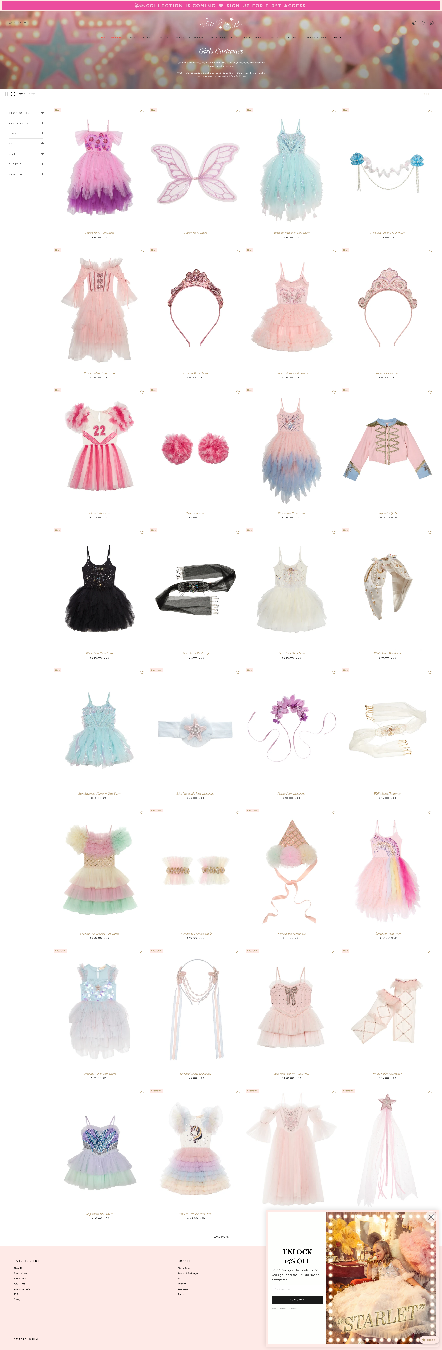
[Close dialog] (431, 1217)
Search (20, 23)
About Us (18, 1268)
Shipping (182, 1284)
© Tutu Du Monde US (26, 1339)
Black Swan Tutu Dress (99, 653)
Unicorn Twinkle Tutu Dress (195, 1214)
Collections (314, 37)
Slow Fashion (20, 1278)
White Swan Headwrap (387, 793)
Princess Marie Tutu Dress (99, 373)
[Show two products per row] (6, 94)
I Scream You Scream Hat (291, 933)
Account (414, 23)
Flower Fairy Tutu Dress (99, 233)
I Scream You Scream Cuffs (196, 933)
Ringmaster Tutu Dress (291, 513)
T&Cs (16, 1294)
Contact (182, 1294)
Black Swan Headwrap (195, 653)
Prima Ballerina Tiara (387, 373)
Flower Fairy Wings (195, 233)
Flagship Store (20, 1273)
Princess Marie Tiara (195, 373)
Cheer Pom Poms (195, 513)
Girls (148, 37)
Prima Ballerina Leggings (387, 1074)
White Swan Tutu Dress (291, 653)
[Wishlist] (141, 111)
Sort (428, 94)
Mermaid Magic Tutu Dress (99, 1074)
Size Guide (183, 1289)
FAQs (180, 1278)
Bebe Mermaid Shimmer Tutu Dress (99, 793)
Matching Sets (223, 37)
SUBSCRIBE (297, 1300)
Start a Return (184, 1268)
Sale (337, 37)
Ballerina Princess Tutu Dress (291, 1074)
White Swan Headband (387, 653)
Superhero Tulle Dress (99, 1214)
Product (21, 94)
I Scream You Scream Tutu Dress (99, 933)
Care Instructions (22, 1289)
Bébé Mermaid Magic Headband (195, 793)
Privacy (17, 1299)
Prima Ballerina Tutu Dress (291, 373)
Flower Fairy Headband (291, 793)
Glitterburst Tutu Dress (387, 933)
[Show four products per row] (13, 94)
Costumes (252, 37)
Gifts (273, 37)
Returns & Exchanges (188, 1273)
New (132, 37)
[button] (26, 113)
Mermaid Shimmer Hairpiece (387, 233)
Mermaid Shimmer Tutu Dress (291, 233)
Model (32, 94)
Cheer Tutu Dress (99, 513)
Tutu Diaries (19, 1284)
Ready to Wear (189, 37)
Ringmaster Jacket (387, 513)
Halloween (110, 37)
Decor (290, 37)
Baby (164, 37)
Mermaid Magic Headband (195, 1074)
